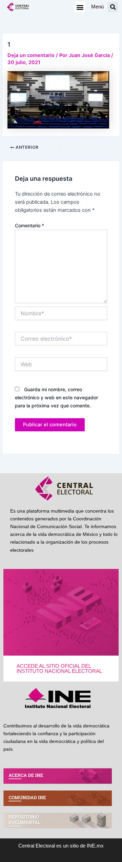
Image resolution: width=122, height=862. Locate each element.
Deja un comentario (31, 55)
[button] (79, 6)
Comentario (29, 225)
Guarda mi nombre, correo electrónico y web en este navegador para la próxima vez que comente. (56, 397)
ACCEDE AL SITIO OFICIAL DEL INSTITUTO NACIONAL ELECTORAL (59, 668)
